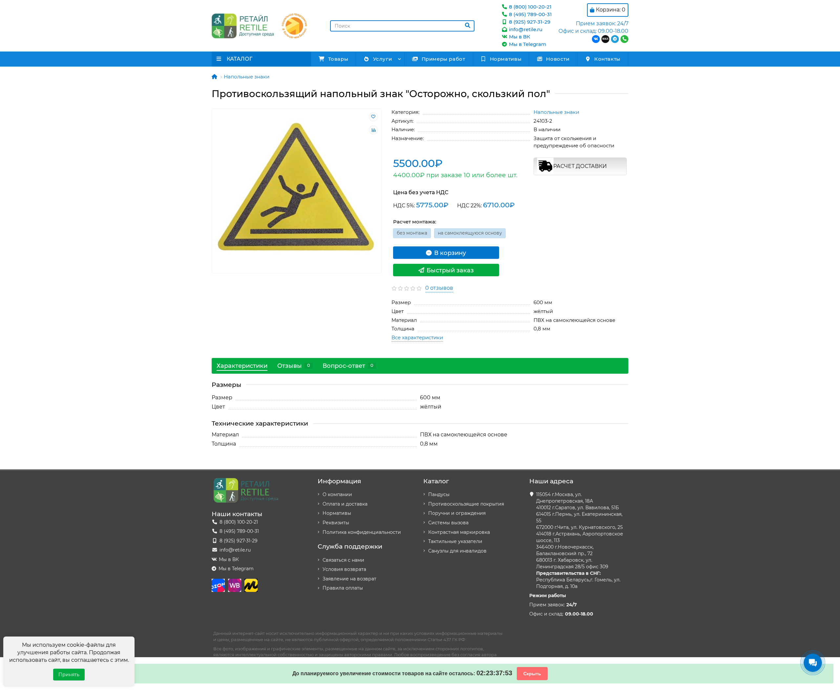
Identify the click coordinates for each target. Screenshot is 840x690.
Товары (338, 59)
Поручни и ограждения (457, 513)
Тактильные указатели (455, 541)
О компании (337, 494)
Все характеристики (417, 337)
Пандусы (439, 494)
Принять (68, 675)
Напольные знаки (246, 76)
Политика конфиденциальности (362, 532)
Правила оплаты (343, 588)
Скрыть (532, 673)
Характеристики (242, 365)
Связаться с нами (343, 560)
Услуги (382, 59)
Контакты (607, 59)
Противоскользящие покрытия (466, 504)
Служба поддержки (350, 546)
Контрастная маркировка (459, 532)
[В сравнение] (373, 130)
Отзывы (293, 365)
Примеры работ (443, 59)
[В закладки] (373, 116)
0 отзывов (439, 288)
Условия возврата (344, 569)
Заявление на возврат (349, 579)
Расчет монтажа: (414, 222)
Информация (339, 481)
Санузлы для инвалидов (457, 551)
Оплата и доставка (345, 504)
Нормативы (505, 59)
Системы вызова (448, 523)
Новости (557, 59)
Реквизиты (336, 523)
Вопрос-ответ (348, 365)
